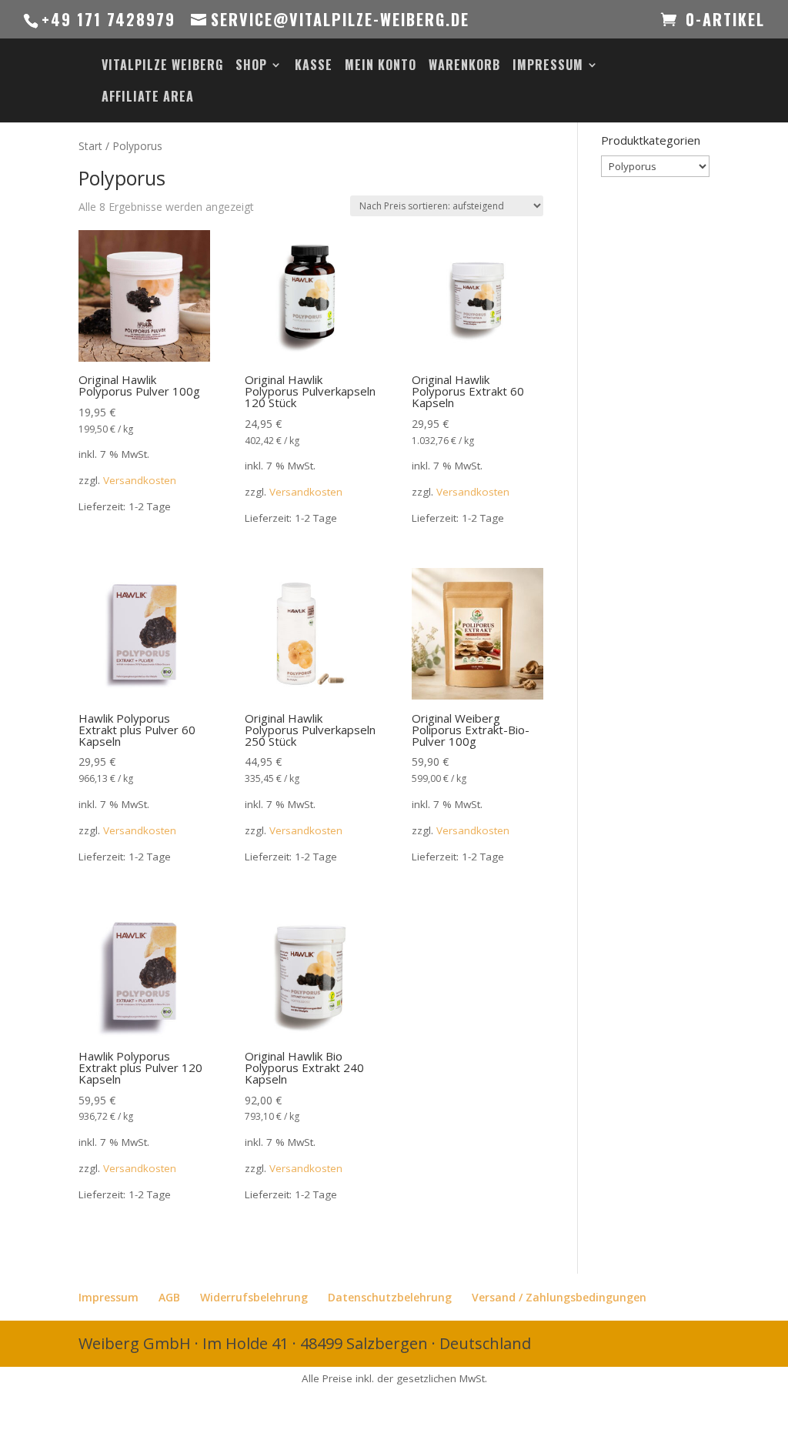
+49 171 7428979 (108, 19)
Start (90, 146)
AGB (169, 1297)
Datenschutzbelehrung (390, 1297)
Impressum (548, 66)
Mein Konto (380, 66)
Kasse (313, 66)
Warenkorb (464, 66)
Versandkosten (139, 480)
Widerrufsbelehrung (254, 1297)
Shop (251, 66)
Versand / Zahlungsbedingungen (559, 1297)
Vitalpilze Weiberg (162, 66)
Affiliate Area (148, 98)
